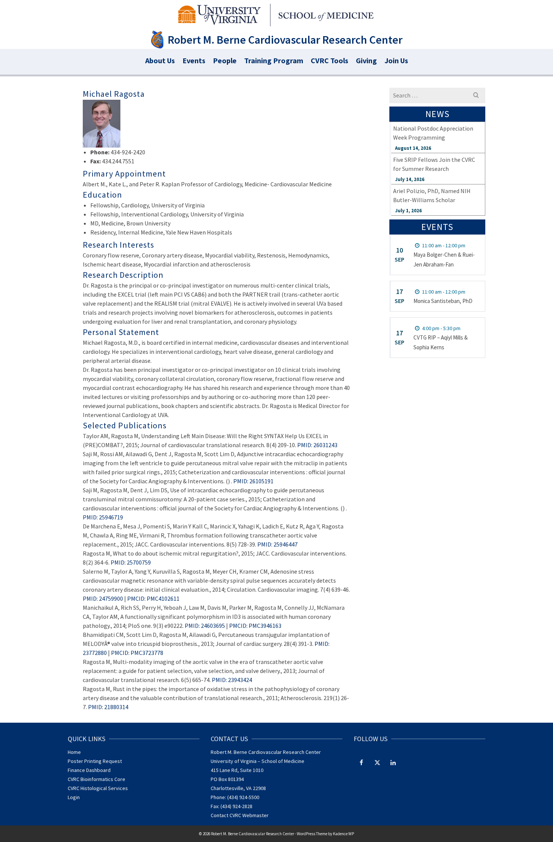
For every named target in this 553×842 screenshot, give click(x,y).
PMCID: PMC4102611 (153, 598)
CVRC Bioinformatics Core (96, 779)
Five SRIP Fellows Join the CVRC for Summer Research (434, 164)
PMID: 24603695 (205, 625)
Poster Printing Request (95, 761)
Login (74, 797)
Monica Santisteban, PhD (442, 301)
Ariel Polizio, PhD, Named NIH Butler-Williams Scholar (432, 195)
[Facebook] (361, 762)
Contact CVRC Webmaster (240, 815)
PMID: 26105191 (253, 481)
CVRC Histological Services (98, 788)
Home (74, 752)
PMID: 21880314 (108, 707)
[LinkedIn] (393, 762)
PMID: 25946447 (277, 544)
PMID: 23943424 (232, 680)
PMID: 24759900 (103, 598)
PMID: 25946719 (103, 517)
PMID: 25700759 (131, 562)
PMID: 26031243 (317, 445)
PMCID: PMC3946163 (255, 625)
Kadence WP (343, 833)
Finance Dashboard (89, 770)
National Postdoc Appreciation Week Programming (433, 133)
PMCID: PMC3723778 (137, 652)
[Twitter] (377, 762)
